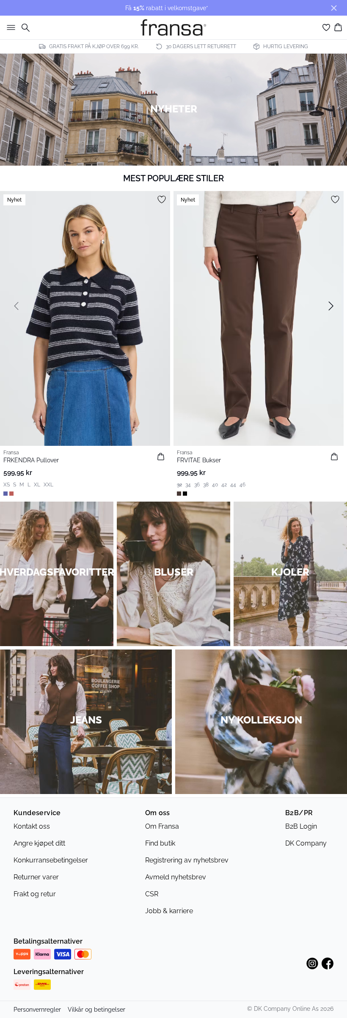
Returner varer (36, 877)
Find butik (160, 843)
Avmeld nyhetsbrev (175, 877)
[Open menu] (9, 27)
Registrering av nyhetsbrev (187, 860)
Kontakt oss (32, 826)
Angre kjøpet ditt (39, 843)
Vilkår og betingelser (96, 1009)
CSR (151, 894)
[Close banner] (334, 8)
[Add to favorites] (161, 199)
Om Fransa (162, 826)
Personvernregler (37, 1009)
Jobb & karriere (169, 911)
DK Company (306, 843)
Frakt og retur (35, 894)
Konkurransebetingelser (51, 860)
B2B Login (301, 826)
